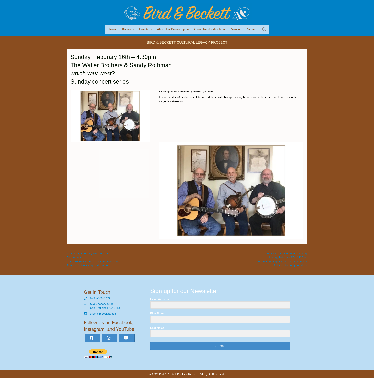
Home (112, 29)
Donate (235, 29)
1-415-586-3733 (100, 298)
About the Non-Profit (207, 29)
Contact (251, 29)
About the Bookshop (171, 29)
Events (144, 29)
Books (126, 29)
